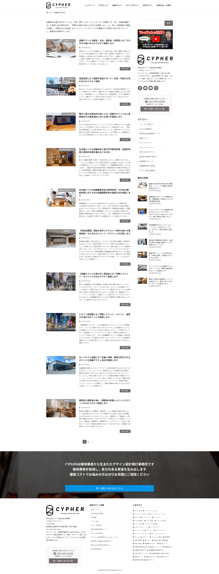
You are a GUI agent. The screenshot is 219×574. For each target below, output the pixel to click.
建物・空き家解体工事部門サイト (101, 545)
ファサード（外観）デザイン (144, 530)
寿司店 (156, 540)
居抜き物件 (138, 543)
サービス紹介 (95, 521)
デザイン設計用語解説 (147, 170)
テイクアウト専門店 (151, 524)
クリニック (157, 517)
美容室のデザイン (164, 556)
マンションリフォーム (158, 534)
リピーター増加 (156, 537)
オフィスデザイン (145, 143)
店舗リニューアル (155, 547)
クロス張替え (139, 521)
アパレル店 (138, 511)
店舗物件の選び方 (140, 550)
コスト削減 (149, 521)
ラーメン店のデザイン (142, 537)
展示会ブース (163, 543)
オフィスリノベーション (157, 514)
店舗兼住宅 (168, 547)
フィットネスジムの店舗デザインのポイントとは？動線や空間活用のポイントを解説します (161, 268)
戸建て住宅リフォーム (142, 553)
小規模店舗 (164, 540)
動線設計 (167, 537)
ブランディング (160, 530)
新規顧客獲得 (156, 553)
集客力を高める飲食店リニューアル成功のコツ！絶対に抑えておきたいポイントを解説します (161, 281)
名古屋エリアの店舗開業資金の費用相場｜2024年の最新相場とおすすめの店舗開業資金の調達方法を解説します (104, 193)
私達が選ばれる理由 (97, 513)
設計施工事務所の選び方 (148, 157)
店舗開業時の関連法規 (156, 550)
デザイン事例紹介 (96, 525)
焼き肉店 (166, 553)
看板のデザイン (151, 556)
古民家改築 (138, 540)
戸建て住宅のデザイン (147, 152)
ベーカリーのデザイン (142, 534)
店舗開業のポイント (146, 161)
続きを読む (125, 69)
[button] (109, 488)
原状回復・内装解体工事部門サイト (102, 541)
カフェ (137, 517)
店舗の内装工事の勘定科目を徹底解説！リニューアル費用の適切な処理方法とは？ (161, 186)
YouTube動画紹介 (145, 129)
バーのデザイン (155, 527)
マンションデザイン (146, 147)
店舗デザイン (144, 138)
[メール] (145, 88)
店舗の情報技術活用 (141, 547)
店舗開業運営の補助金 (147, 166)
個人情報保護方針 (96, 549)
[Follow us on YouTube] (151, 88)
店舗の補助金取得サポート (99, 529)
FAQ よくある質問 (96, 533)
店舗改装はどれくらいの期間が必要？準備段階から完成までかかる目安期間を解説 (161, 199)
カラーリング (146, 517)
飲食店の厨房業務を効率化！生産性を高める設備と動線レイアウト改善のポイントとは (161, 242)
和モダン (147, 540)
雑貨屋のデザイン (148, 560)
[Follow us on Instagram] (156, 88)
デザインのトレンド (141, 527)
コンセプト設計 (161, 521)
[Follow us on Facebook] (140, 88)
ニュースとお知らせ (146, 124)
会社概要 (93, 517)
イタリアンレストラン (152, 511)
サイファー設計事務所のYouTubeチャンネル (104, 537)
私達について (95, 509)
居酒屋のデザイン (150, 543)
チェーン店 (138, 524)
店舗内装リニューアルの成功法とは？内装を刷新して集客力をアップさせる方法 (161, 255)
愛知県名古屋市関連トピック (149, 133)
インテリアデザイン (141, 514)
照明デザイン (139, 556)
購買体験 (137, 560)
